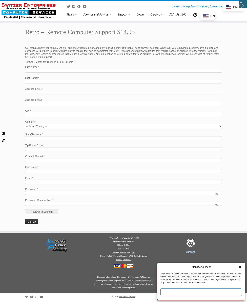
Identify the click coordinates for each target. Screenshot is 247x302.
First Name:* (32, 66)
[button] (240, 267)
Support (123, 14)
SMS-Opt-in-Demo (123, 259)
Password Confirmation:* (39, 200)
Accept (201, 292)
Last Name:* (32, 77)
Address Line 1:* (34, 88)
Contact (121, 252)
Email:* (29, 178)
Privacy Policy (106, 256)
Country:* (30, 121)
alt (42, 226)
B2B (133, 252)
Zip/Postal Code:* (34, 145)
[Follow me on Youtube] (86, 6)
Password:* (31, 189)
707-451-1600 (177, 14)
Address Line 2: (33, 99)
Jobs (128, 252)
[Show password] (217, 194)
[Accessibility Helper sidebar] (243, 4)
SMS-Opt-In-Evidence (138, 256)
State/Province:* (34, 134)
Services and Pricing (96, 14)
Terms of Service (120, 256)
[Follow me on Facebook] (74, 6)
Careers (155, 14)
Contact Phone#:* (35, 156)
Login (140, 14)
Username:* (31, 167)
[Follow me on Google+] (80, 6)
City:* (28, 110)
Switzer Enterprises (127, 297)
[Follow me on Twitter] (69, 6)
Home (71, 14)
